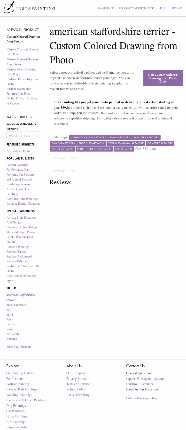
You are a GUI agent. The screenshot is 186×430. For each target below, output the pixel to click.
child (10, 314)
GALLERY (104, 8)
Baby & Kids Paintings (22, 389)
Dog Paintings (16, 405)
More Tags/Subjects (19, 347)
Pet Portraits (14, 378)
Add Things (14, 222)
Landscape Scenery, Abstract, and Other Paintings (19, 189)
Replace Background (19, 256)
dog (9, 319)
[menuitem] (105, 8)
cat (8, 309)
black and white (16, 305)
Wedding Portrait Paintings (23, 203)
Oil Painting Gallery (20, 373)
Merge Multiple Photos (21, 232)
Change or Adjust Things (22, 227)
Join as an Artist (17, 427)
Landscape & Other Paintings (26, 400)
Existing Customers (139, 383)
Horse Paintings (17, 416)
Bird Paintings (16, 421)
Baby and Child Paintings (22, 199)
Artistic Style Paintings (21, 217)
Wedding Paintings (19, 394)
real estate (13, 334)
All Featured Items (18, 151)
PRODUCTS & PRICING (134, 8)
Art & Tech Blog (78, 394)
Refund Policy (76, 389)
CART (178, 8)
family (11, 324)
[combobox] (23, 135)
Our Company (76, 373)
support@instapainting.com (145, 378)
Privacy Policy (76, 378)
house (10, 329)
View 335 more (145, 148)
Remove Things (16, 252)
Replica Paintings (18, 261)
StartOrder (163, 77)
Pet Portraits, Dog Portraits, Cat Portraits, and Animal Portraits (21, 174)
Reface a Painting (18, 247)
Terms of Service (78, 383)
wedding (12, 339)
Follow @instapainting (141, 398)
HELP (162, 8)
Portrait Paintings (17, 165)
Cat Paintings (15, 411)
